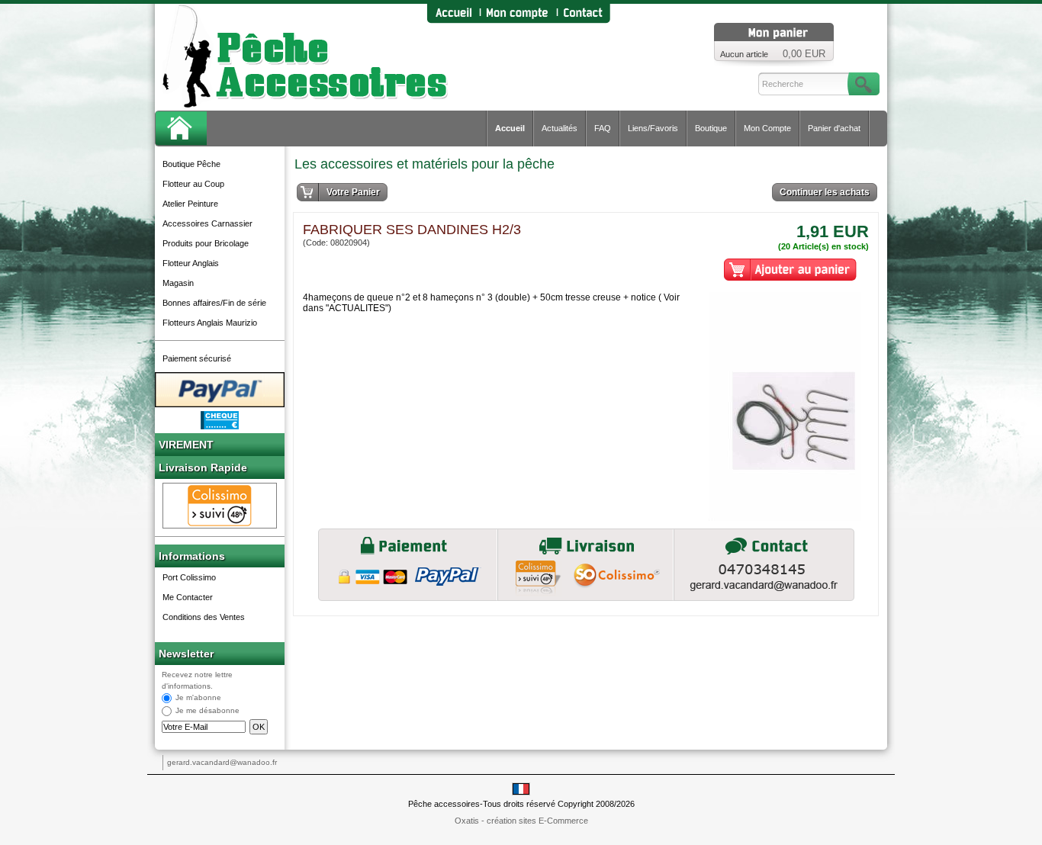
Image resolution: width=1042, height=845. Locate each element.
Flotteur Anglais (190, 263)
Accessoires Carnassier (207, 223)
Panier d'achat (834, 128)
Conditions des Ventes (203, 617)
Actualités (559, 128)
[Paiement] (407, 565)
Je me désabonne (207, 711)
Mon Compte (767, 128)
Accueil (510, 128)
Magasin (178, 283)
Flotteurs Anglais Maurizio (209, 322)
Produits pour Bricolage (205, 243)
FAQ (602, 128)
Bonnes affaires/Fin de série (214, 302)
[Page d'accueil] (453, 13)
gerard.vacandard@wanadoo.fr (222, 762)
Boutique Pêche (191, 164)
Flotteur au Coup (193, 183)
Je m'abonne (198, 698)
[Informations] (764, 565)
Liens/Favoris (653, 128)
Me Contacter (187, 597)
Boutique (711, 128)
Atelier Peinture (190, 203)
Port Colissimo (189, 577)
